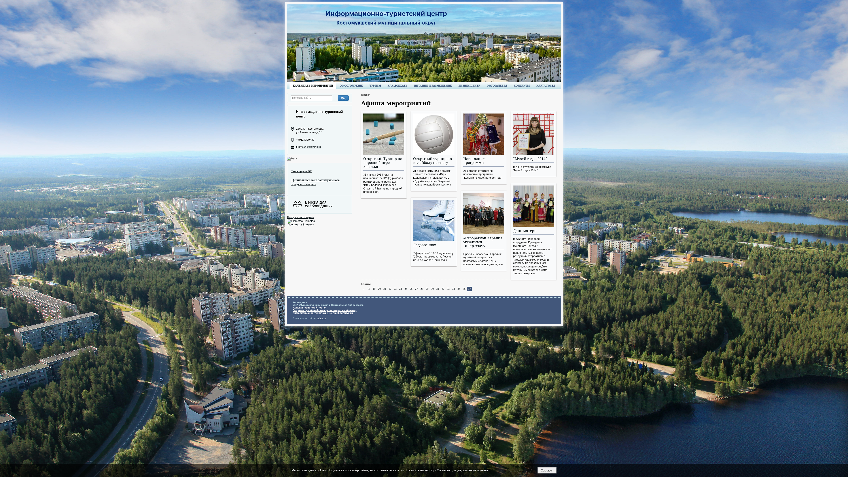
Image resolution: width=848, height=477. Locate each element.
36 (464, 288)
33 (448, 288)
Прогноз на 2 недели (301, 224)
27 (416, 288)
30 (432, 288)
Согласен (547, 470)
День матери (525, 230)
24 (400, 288)
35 (459, 288)
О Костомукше (351, 85)
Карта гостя (545, 85)
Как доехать (397, 85)
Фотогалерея (497, 85)
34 (453, 288)
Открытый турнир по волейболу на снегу (432, 160)
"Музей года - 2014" (530, 158)
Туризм (375, 85)
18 (368, 288)
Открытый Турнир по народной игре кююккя (382, 162)
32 (443, 288)
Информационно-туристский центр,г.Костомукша (323, 313)
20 (379, 288)
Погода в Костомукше (300, 217)
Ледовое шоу (424, 244)
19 (374, 288)
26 (411, 288)
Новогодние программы (474, 160)
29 (427, 288)
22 (390, 288)
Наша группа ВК (301, 171)
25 (406, 288)
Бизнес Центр (469, 85)
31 (437, 288)
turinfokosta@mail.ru (308, 147)
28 (421, 288)
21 (384, 288)
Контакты (522, 85)
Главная (365, 94)
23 (395, 288)
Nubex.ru (321, 318)
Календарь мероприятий (313, 85)
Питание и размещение (433, 85)
